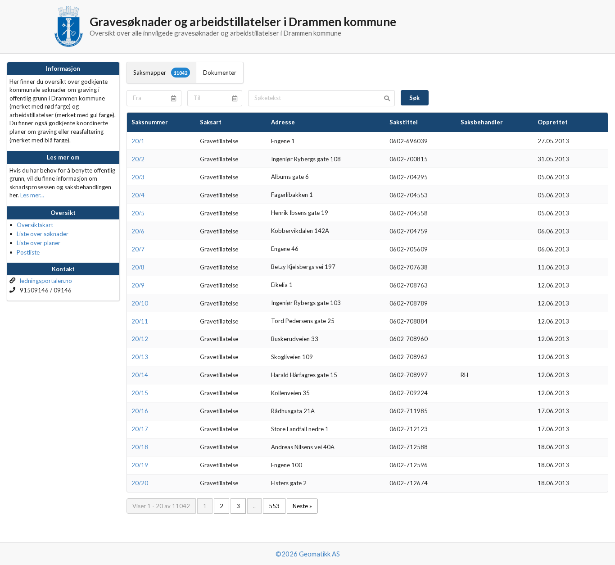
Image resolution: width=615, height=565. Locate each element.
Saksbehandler (482, 122)
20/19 (139, 465)
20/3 (138, 177)
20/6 (138, 231)
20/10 (139, 303)
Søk (414, 97)
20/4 (138, 195)
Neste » (302, 506)
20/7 (138, 249)
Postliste (28, 252)
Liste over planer (38, 242)
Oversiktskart (35, 224)
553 (274, 506)
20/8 (138, 267)
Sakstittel (403, 122)
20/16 (139, 411)
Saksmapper (160, 72)
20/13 (139, 356)
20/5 (138, 213)
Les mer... (32, 195)
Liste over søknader (42, 233)
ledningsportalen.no (46, 280)
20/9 (138, 285)
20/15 (139, 392)
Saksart (211, 122)
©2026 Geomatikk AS (308, 554)
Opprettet (553, 122)
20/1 (138, 141)
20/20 (139, 483)
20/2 (138, 159)
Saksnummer (149, 122)
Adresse (283, 122)
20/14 (139, 374)
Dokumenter (219, 72)
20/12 (139, 338)
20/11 (139, 321)
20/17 (139, 429)
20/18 (139, 447)
